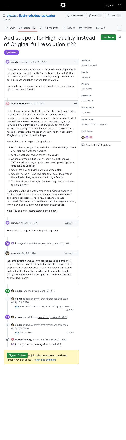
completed (46, 243)
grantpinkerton (19, 103)
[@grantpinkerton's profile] (7, 104)
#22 (17, 307)
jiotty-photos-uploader (37, 16)
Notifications (77, 15)
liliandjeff (15, 62)
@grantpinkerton (16, 260)
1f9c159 (69, 333)
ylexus (12, 16)
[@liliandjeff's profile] (7, 61)
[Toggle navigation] (6, 5)
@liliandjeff (62, 260)
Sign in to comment (45, 359)
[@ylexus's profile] (7, 253)
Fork (96, 15)
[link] (18, 243)
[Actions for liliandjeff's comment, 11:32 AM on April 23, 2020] (75, 223)
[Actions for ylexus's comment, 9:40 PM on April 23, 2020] (75, 253)
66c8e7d (69, 310)
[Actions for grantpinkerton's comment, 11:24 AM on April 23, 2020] (75, 103)
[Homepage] (63, 5)
